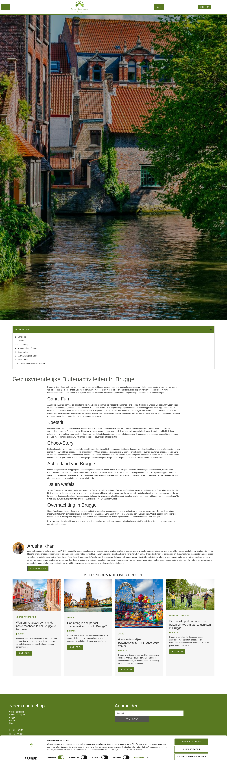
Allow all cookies (191, 742)
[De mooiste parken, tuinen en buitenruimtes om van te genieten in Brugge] (190, 609)
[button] (211, 329)
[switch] (84, 757)
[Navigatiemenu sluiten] (5, 7)
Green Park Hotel (16, 712)
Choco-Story (22, 344)
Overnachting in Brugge (27, 356)
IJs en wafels (22, 352)
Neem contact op (27, 705)
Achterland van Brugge (27, 348)
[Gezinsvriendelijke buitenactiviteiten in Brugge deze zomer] (139, 627)
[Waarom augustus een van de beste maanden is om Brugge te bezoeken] (37, 611)
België (12, 720)
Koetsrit (20, 341)
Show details (139, 757)
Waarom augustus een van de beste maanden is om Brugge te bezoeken (36, 626)
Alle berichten (38, 569)
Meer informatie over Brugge (33, 363)
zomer (70, 617)
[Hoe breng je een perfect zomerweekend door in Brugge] (88, 611)
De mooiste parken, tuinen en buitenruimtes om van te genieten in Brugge (190, 625)
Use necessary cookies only (191, 757)
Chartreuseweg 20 (17, 715)
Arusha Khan (22, 360)
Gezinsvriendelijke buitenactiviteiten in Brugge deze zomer (138, 643)
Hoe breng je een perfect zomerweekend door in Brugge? (87, 624)
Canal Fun (21, 337)
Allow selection (191, 749)
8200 (11, 723)
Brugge (12, 718)
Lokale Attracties (26, 617)
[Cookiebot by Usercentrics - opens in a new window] (31, 758)
